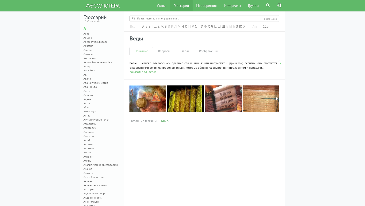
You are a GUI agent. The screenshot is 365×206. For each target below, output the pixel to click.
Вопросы (164, 51)
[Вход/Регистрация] (279, 5)
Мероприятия (206, 5)
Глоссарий (181, 5)
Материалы (232, 5)
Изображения (208, 51)
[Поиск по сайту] (268, 5)
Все (132, 27)
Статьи (162, 5)
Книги (165, 121)
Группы (253, 5)
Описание (141, 51)
